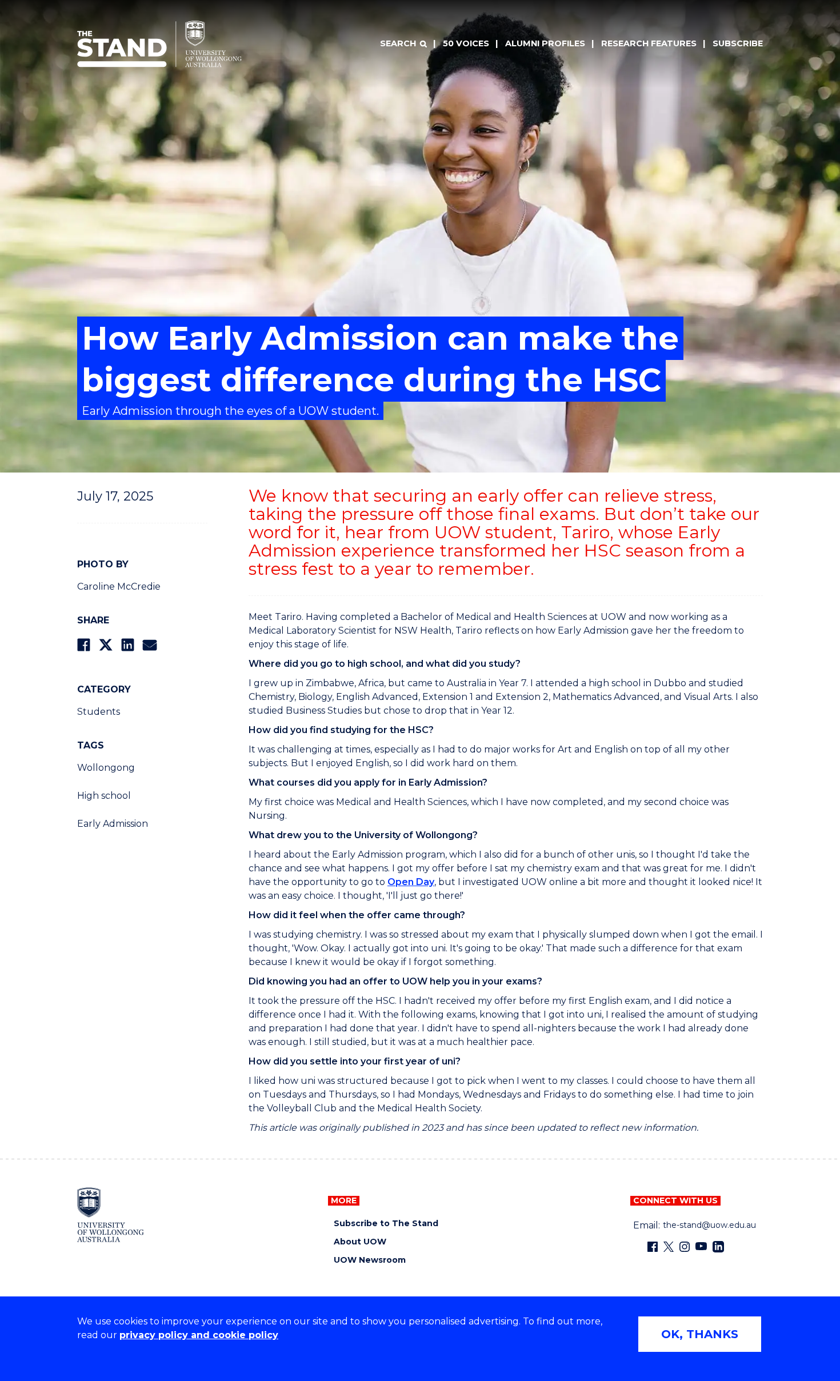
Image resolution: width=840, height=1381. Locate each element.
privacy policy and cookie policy (198, 1335)
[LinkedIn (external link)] (718, 1246)
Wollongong (106, 767)
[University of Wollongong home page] (110, 1214)
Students (98, 711)
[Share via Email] (149, 645)
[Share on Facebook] (83, 645)
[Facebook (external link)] (652, 1246)
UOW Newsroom (370, 1260)
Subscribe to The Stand (386, 1223)
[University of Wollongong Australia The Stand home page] (159, 44)
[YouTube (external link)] (701, 1246)
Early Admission (112, 823)
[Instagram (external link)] (684, 1246)
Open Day (410, 881)
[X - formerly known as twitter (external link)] (668, 1246)
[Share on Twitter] (105, 645)
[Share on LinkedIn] (127, 645)
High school (104, 795)
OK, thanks (699, 1334)
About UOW (360, 1242)
